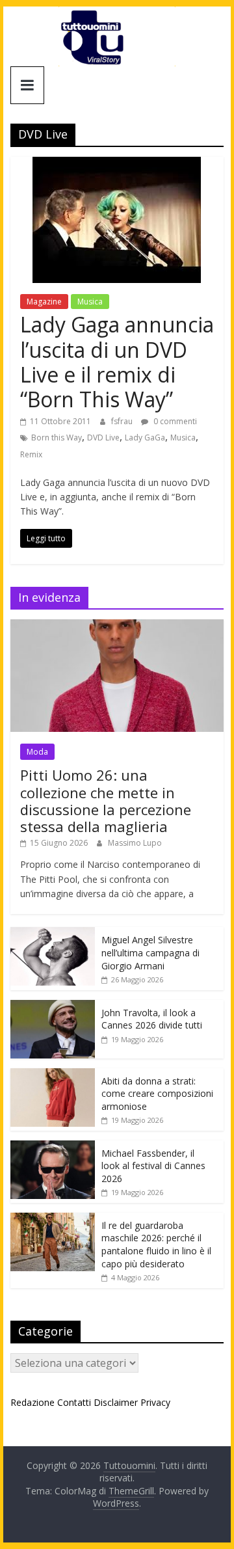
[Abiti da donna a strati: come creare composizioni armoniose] (52, 1075)
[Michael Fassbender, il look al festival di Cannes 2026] (52, 1147)
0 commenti (174, 421)
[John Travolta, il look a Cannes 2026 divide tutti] (52, 1007)
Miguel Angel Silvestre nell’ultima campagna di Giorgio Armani (150, 952)
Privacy (155, 1402)
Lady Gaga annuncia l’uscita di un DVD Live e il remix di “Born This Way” (117, 361)
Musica (90, 301)
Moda (37, 751)
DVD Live (103, 437)
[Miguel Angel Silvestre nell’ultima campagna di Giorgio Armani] (52, 934)
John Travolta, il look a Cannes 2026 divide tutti (151, 1019)
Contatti (74, 1402)
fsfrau (123, 421)
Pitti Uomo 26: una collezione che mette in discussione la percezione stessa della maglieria (105, 800)
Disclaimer (116, 1402)
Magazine (44, 301)
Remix (31, 454)
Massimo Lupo (135, 842)
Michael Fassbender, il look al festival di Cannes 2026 (153, 1166)
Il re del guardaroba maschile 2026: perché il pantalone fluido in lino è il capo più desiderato (156, 1244)
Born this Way (56, 437)
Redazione (32, 1402)
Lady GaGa (145, 437)
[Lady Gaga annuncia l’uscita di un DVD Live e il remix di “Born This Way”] (116, 164)
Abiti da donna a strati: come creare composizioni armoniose (157, 1093)
